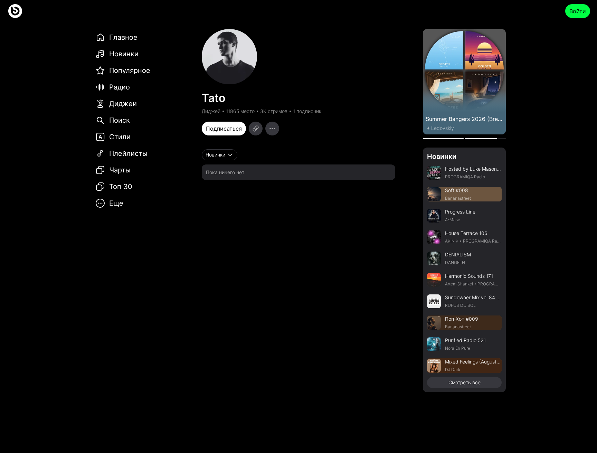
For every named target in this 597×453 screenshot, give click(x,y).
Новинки (441, 156)
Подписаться (224, 128)
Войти (577, 11)
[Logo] (15, 11)
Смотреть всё (464, 382)
